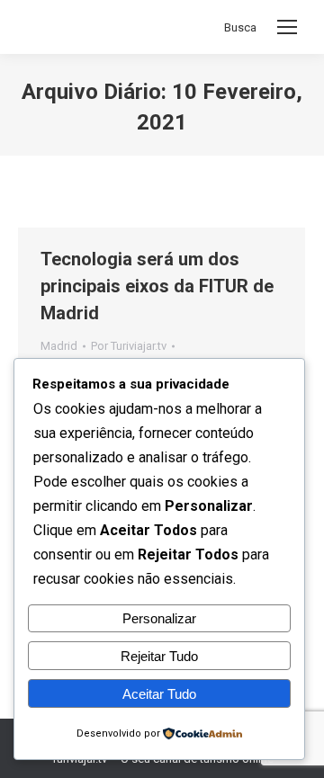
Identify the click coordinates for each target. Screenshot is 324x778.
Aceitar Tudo (159, 694)
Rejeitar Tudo (159, 656)
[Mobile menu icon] (287, 27)
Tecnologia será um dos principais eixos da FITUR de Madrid (157, 286)
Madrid (58, 346)
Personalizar (159, 618)
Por (128, 346)
